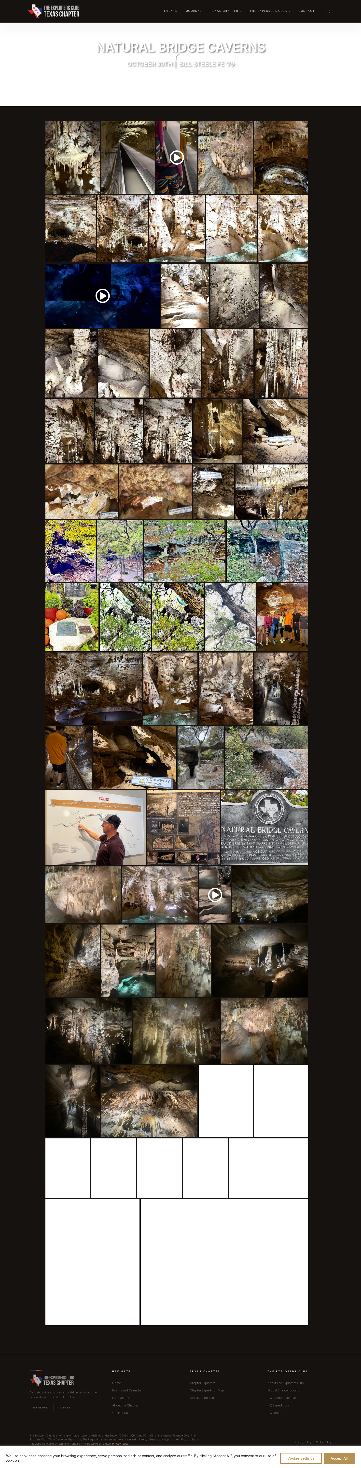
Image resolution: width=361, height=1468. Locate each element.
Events (171, 11)
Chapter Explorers (202, 1383)
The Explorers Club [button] (268, 11)
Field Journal (121, 1398)
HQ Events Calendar (281, 1398)
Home (116, 1383)
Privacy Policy (120, 1443)
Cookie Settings (301, 1458)
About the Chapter (125, 1405)
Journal (194, 11)
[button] (72, 157)
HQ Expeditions (278, 1405)
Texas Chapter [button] (224, 11)
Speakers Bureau (202, 1398)
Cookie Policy (323, 1442)
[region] (180, 1457)
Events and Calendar (126, 1390)
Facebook (40, 1407)
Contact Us (120, 1413)
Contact (306, 11)
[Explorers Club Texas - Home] (54, 11)
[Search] (328, 11)
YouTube (63, 1407)
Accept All (339, 1458)
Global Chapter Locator (283, 1390)
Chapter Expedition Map (207, 1390)
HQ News (274, 1413)
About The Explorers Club (285, 1383)
